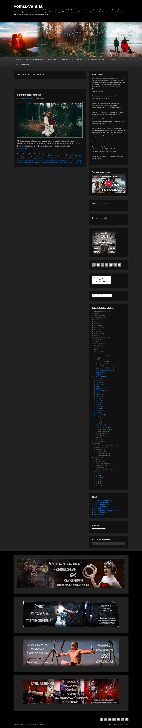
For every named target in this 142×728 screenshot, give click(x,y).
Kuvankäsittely (27, 156)
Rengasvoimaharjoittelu (102, 429)
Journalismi (97, 329)
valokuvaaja (47, 162)
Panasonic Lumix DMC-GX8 (104, 370)
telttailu (30, 162)
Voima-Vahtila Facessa (100, 508)
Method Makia (98, 345)
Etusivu (18, 59)
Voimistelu (99, 449)
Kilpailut (100, 451)
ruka (18, 162)
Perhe (67, 156)
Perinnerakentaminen (99, 356)
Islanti (97, 386)
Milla (32, 98)
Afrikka (98, 378)
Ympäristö (66, 158)
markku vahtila (43, 160)
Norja (97, 398)
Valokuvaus (31, 158)
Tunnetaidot (97, 439)
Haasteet (112, 59)
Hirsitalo (96, 321)
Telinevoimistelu (102, 455)
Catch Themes (124, 724)
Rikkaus (96, 412)
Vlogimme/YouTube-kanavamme (103, 500)
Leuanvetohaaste (98, 339)
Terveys (25, 158)
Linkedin (102, 265)
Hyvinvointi (64, 154)
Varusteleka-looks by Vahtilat (104, 469)
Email (119, 265)
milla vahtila (58, 160)
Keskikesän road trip (29, 94)
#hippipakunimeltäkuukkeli (101, 311)
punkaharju (65, 160)
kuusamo (30, 160)
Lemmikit (35, 156)
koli (26, 160)
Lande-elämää (98, 333)
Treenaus (96, 423)
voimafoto (71, 162)
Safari (97, 402)
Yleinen (59, 158)
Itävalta (98, 388)
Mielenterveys (98, 348)
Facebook (94, 265)
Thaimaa (98, 410)
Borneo (98, 380)
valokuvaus (54, 162)
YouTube (111, 265)
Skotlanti (98, 406)
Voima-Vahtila (28, 6)
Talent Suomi (97, 419)
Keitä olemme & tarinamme (34, 59)
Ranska (98, 400)
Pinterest (106, 265)
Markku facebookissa (100, 512)
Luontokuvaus (43, 156)
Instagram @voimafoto (100, 506)
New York (98, 396)
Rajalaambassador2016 (100, 362)
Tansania (98, 408)
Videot (95, 471)
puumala (72, 160)
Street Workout (100, 433)
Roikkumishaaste (98, 415)
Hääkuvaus (99, 461)
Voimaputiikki (66, 59)
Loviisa (96, 341)
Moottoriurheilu (100, 447)
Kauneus (70, 154)
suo (22, 162)
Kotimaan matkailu (101, 390)
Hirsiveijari (96, 323)
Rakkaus (72, 156)
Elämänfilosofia (39, 154)
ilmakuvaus (20, 160)
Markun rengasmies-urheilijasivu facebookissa (106, 510)
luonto (36, 160)
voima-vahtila (63, 162)
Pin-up (95, 358)
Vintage (38, 158)
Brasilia (98, 382)
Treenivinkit (78, 59)
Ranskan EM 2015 (103, 453)
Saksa (97, 404)
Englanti (98, 384)
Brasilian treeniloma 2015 (101, 315)
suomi (25, 162)
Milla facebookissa (99, 514)
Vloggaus (96, 476)
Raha (95, 360)
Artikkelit (25, 154)
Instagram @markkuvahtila (101, 504)
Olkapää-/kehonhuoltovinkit (96, 59)
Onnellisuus (61, 156)
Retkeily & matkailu (99, 376)
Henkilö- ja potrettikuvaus (52, 154)
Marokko (98, 394)
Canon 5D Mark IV (101, 364)
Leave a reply (40, 98)
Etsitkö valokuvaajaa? (22, 64)
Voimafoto (53, 158)
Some (122, 59)
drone (76, 158)
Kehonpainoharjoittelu (102, 427)
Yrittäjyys (96, 486)
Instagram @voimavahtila (101, 502)
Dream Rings (52, 59)
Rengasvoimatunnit (101, 431)
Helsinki (96, 319)
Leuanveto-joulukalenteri (100, 337)
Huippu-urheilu (98, 325)
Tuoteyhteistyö (98, 441)
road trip (78, 160)
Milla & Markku (52, 156)
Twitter (98, 265)
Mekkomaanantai (98, 343)
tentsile (35, 162)
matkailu (51, 160)
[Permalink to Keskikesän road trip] (50, 138)
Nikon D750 (99, 366)
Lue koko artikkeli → (24, 148)
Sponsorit (96, 417)
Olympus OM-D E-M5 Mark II (104, 368)
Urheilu (96, 443)
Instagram (115, 265)
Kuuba (97, 392)
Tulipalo (96, 437)
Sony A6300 (99, 372)
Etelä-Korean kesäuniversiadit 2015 (106, 445)
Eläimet (31, 154)
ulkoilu (41, 162)
